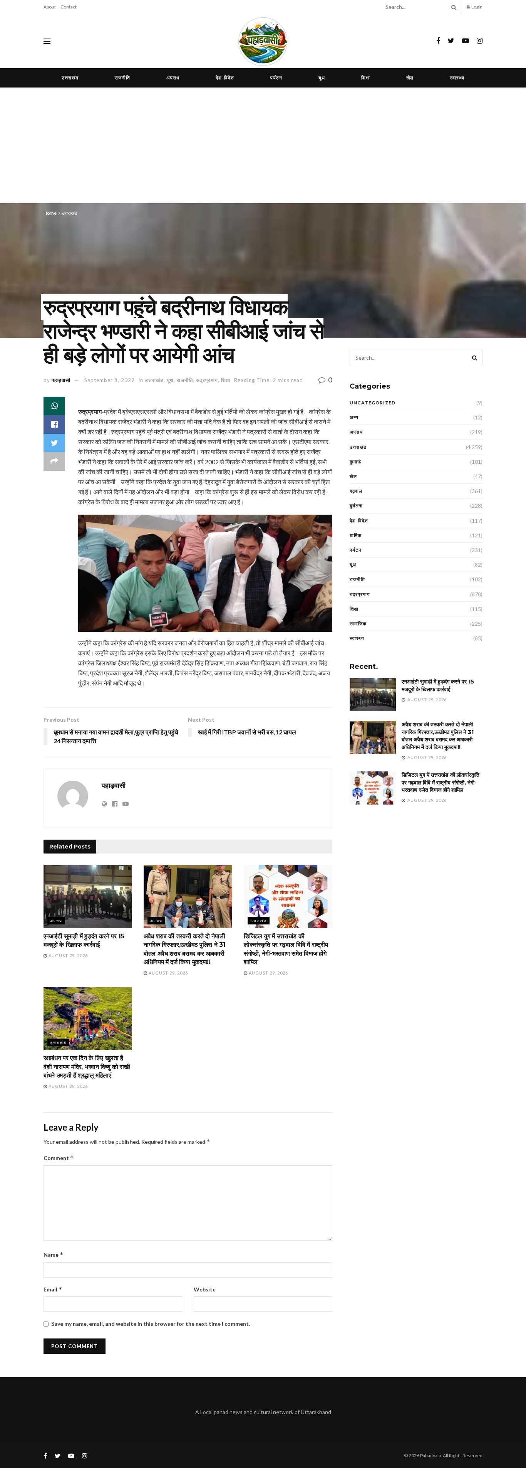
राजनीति (122, 78)
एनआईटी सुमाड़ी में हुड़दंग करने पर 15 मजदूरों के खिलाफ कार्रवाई (438, 685)
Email (53, 1289)
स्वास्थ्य (457, 78)
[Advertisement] (263, 145)
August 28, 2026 (67, 1086)
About (50, 7)
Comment (59, 1158)
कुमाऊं (356, 462)
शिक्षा (365, 78)
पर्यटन (276, 78)
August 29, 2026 (67, 955)
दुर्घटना (356, 505)
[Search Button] (452, 7)
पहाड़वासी (61, 380)
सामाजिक (358, 623)
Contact (68, 7)
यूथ (321, 78)
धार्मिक (356, 535)
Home (50, 213)
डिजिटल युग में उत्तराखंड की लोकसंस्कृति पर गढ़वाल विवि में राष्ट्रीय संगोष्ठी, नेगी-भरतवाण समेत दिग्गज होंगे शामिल (440, 782)
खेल (410, 78)
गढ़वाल (356, 491)
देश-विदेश (225, 78)
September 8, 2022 (109, 380)
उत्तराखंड (70, 78)
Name (54, 1254)
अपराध (172, 78)
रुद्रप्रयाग (207, 380)
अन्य (354, 417)
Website (205, 1289)
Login (476, 7)
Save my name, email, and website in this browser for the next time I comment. (150, 1323)
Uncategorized (372, 403)
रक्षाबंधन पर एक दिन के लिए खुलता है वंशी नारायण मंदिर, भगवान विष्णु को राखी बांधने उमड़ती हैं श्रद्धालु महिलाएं (87, 1066)
